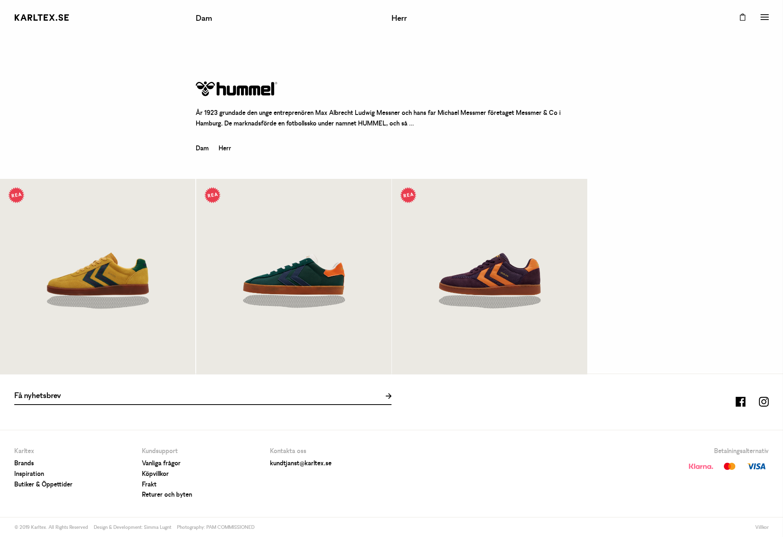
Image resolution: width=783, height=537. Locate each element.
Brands (24, 463)
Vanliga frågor (161, 463)
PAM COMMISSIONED (230, 527)
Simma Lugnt (157, 527)
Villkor (762, 527)
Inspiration (29, 474)
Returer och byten (167, 495)
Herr (399, 19)
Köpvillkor (155, 474)
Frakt (149, 485)
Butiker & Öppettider (43, 485)
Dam (204, 19)
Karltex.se (41, 17)
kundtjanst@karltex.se (301, 463)
